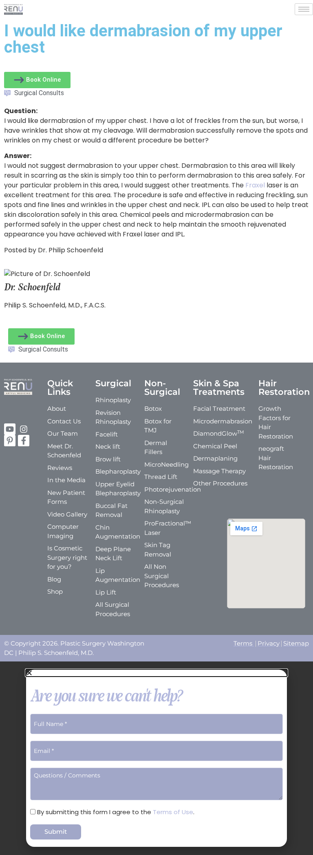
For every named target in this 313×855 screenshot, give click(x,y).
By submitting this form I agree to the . (115, 812)
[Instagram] (23, 429)
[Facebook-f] (23, 440)
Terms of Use (173, 812)
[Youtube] (9, 429)
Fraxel (255, 185)
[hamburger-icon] (304, 9)
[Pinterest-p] (9, 440)
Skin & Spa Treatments (219, 387)
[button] (156, 673)
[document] (156, 758)
